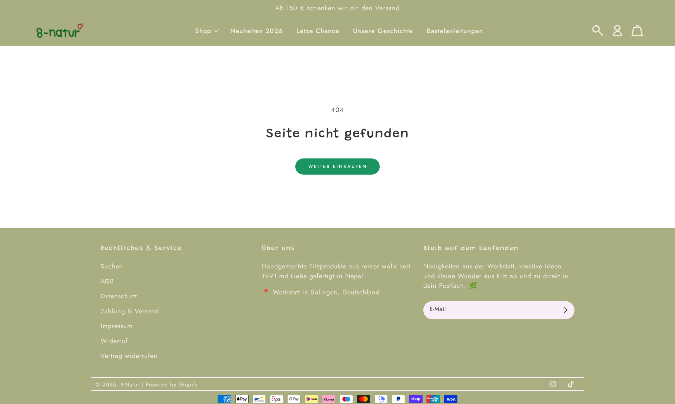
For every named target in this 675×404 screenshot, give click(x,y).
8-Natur (130, 385)
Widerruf (114, 341)
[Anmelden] (565, 310)
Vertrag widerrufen (129, 355)
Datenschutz (119, 296)
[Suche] (598, 31)
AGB (107, 281)
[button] (205, 31)
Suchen (112, 266)
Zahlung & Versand (130, 311)
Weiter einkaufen (337, 166)
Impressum (117, 326)
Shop (203, 31)
